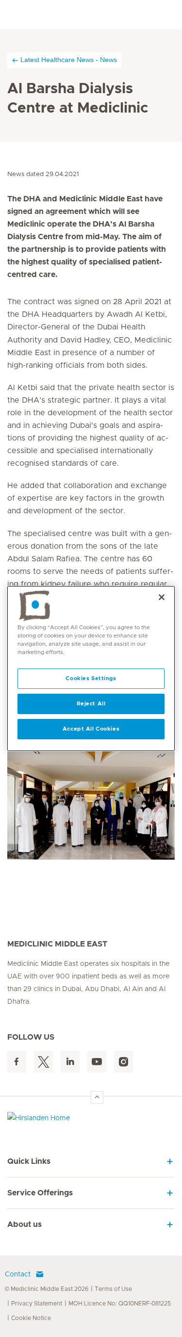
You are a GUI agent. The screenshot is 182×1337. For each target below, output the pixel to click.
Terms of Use (113, 1289)
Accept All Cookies (91, 729)
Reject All (91, 703)
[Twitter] (43, 1062)
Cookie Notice (31, 1318)
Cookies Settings (91, 678)
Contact (18, 1274)
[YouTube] (96, 1062)
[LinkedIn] (70, 1062)
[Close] (161, 597)
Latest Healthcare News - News (68, 60)
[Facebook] (16, 1062)
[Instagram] (123, 1062)
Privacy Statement (36, 1303)
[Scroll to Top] (97, 1097)
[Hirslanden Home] (91, 1120)
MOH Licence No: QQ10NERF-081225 (119, 1303)
